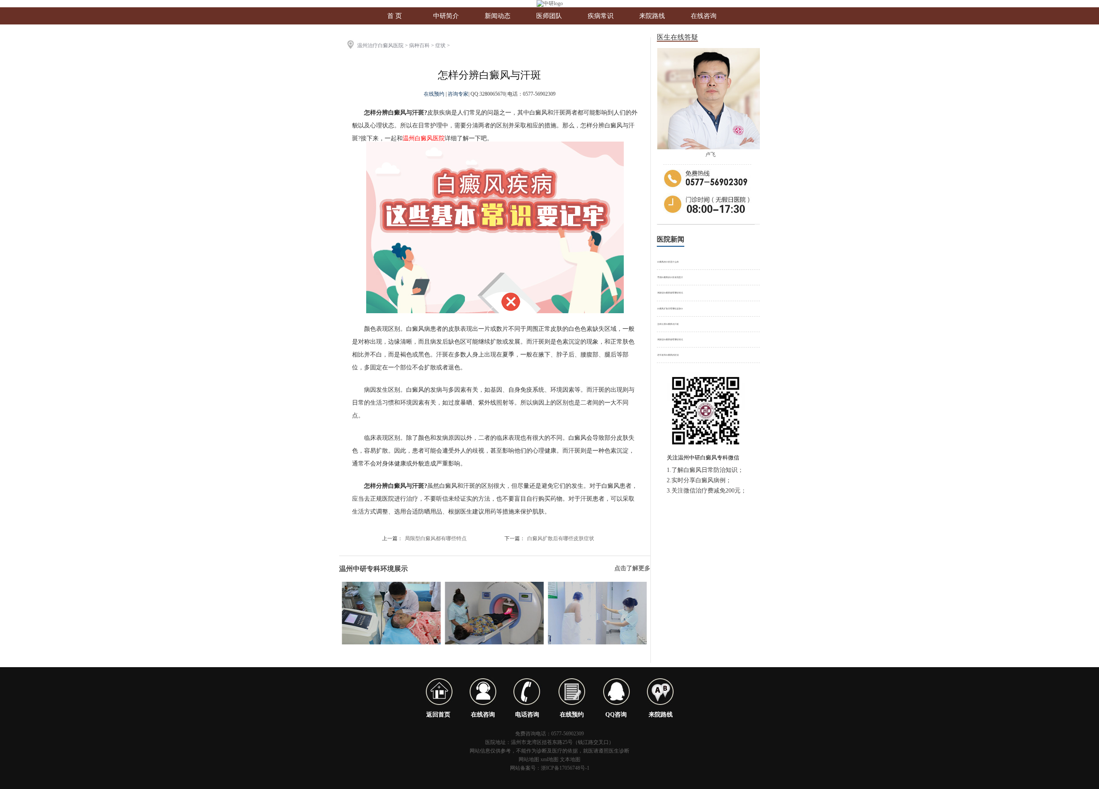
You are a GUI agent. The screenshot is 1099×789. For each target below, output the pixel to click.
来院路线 (652, 15)
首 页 (394, 15)
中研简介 (446, 15)
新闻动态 (497, 15)
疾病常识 (600, 15)
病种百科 (419, 45)
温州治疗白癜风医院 (380, 45)
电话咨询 (527, 714)
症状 (440, 45)
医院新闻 (670, 239)
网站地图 (529, 759)
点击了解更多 (632, 568)
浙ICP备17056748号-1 (565, 768)
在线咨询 (703, 15)
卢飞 (710, 154)
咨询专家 (458, 94)
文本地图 (570, 759)
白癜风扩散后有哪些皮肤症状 (560, 538)
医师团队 (549, 15)
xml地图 (549, 759)
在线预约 (435, 94)
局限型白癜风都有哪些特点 (436, 538)
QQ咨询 (616, 714)
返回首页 (438, 714)
